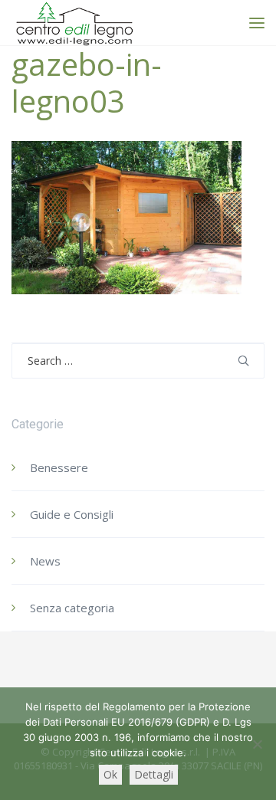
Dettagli (153, 774)
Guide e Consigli (71, 514)
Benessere (59, 467)
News (45, 561)
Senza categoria (72, 607)
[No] (256, 744)
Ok (110, 774)
